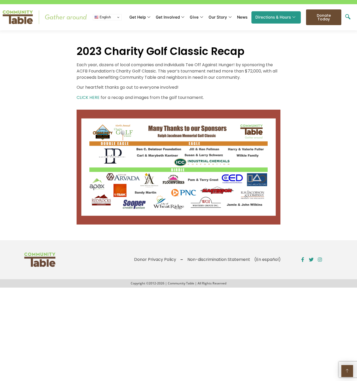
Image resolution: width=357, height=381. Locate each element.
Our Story (218, 17)
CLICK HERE (88, 97)
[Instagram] (320, 259)
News (242, 17)
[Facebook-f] (302, 259)
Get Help (137, 17)
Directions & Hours (273, 17)
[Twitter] (311, 259)
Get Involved (168, 17)
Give (194, 17)
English (105, 17)
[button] (348, 17)
